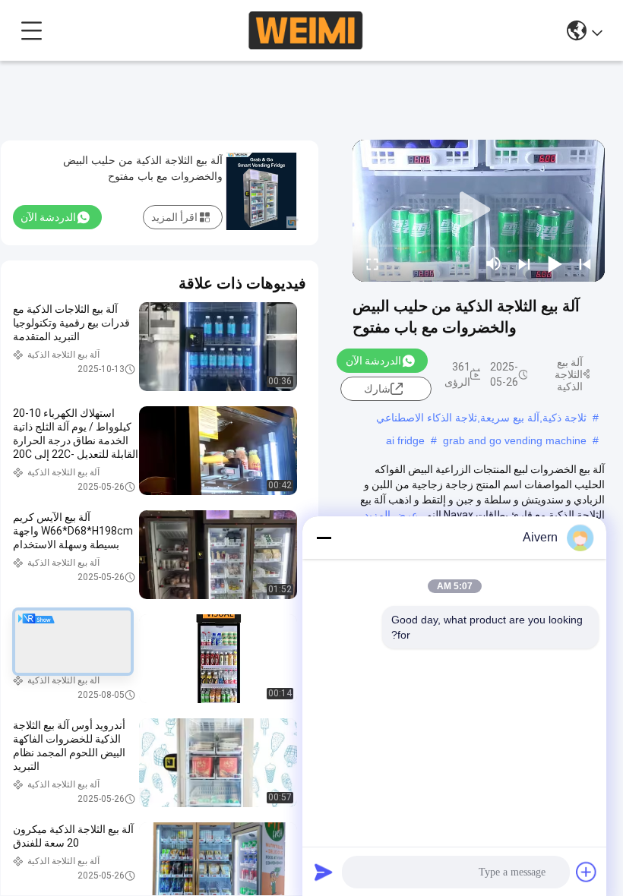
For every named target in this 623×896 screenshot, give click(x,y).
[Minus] (324, 537)
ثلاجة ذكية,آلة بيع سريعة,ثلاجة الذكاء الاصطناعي (481, 418)
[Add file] (586, 871)
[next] (524, 263)
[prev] (585, 263)
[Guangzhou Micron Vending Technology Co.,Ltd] (305, 30)
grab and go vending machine (515, 440)
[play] (479, 210)
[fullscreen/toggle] (372, 263)
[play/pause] (554, 263)
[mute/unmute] (494, 263)
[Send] (324, 871)
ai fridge (405, 440)
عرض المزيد (391, 515)
